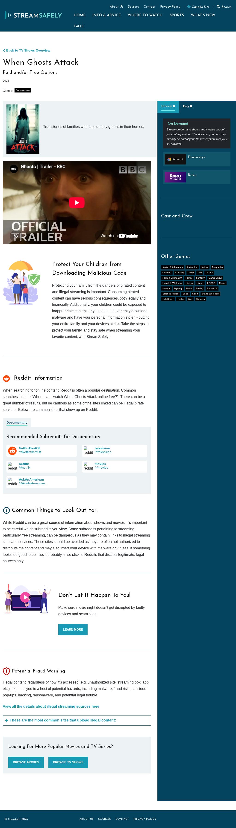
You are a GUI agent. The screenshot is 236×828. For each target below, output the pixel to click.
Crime (191, 272)
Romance (212, 288)
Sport (195, 293)
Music (222, 283)
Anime (204, 267)
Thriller (180, 299)
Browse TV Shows (68, 762)
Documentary (23, 90)
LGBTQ (211, 283)
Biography (217, 267)
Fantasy (200, 278)
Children (166, 272)
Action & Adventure (172, 267)
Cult (200, 272)
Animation (192, 267)
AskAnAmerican (31, 479)
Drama (209, 272)
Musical (166, 288)
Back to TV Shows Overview (28, 50)
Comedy (179, 272)
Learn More (73, 629)
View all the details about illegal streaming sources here (51, 706)
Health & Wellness (172, 283)
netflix (24, 464)
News (189, 288)
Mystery (178, 288)
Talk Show (167, 299)
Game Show (215, 278)
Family (189, 278)
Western (200, 299)
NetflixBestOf (29, 448)
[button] (223, 6)
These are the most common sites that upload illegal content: (63, 720)
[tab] (168, 107)
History (189, 283)
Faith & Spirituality (172, 278)
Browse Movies (26, 762)
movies (100, 464)
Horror (200, 283)
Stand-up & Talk (210, 293)
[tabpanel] (196, 153)
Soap (185, 293)
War (190, 299)
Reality (199, 288)
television (102, 448)
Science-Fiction (170, 293)
